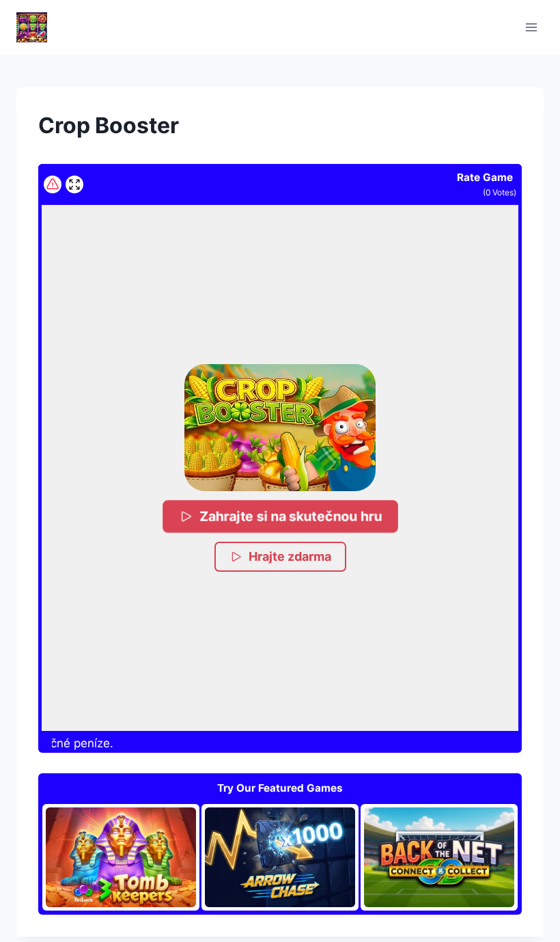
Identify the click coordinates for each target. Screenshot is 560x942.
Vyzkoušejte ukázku (128, 857)
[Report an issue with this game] (52, 184)
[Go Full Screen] (74, 184)
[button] (279, 427)
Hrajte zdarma (290, 556)
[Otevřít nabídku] (531, 27)
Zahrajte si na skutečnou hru (290, 516)
